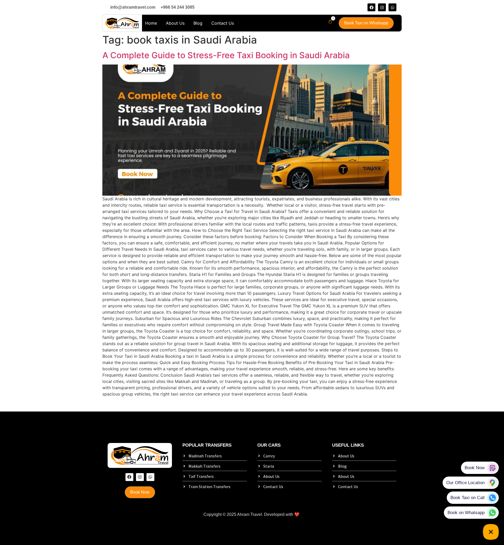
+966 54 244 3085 (178, 7)
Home (151, 23)
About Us (175, 23)
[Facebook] (371, 7)
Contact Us (222, 23)
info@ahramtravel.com (132, 7)
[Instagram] (382, 7)
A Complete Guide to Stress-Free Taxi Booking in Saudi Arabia (226, 55)
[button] (328, 21)
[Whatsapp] (392, 7)
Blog (197, 23)
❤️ (297, 514)
